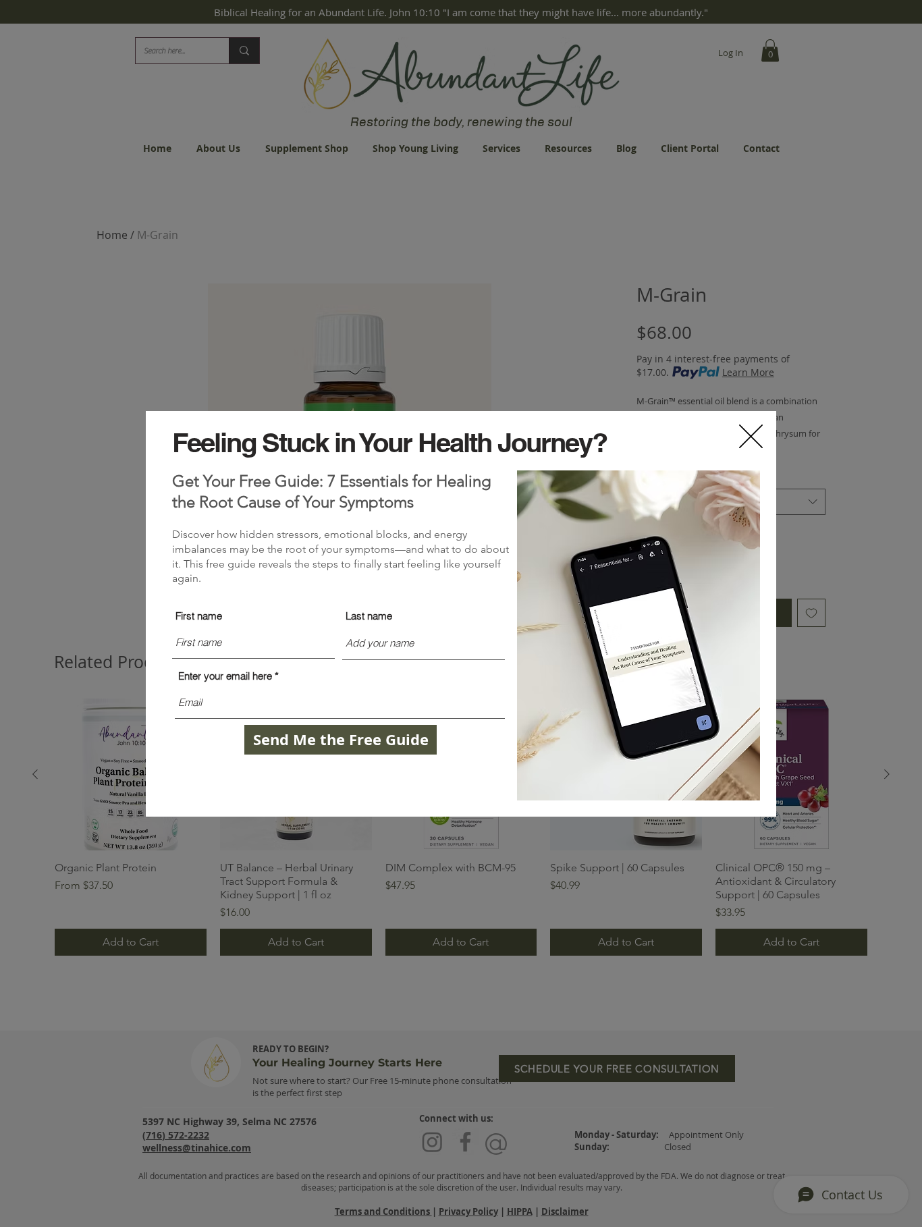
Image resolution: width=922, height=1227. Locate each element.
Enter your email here (225, 676)
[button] (751, 436)
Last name (369, 616)
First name (198, 616)
